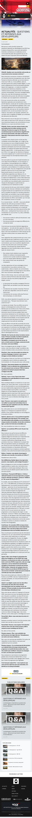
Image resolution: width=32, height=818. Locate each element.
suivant (11, 39)
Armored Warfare (16, 781)
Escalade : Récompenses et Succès (15, 766)
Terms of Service (14, 814)
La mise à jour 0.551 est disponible (15, 758)
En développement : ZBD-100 (14, 753)
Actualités (8, 31)
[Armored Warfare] (23, 10)
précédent (4, 39)
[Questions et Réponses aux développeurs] (27, 3)
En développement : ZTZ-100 (14, 745)
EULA (10, 814)
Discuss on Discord (17, 673)
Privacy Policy (20, 814)
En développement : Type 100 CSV (15, 749)
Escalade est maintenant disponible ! (16, 762)
